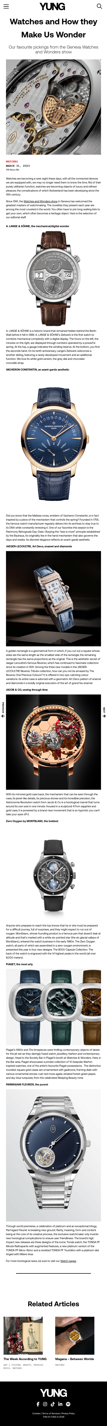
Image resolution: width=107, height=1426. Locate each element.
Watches (12, 161)
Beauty (27, 1365)
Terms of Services (51, 1413)
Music (7, 1368)
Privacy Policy (68, 1413)
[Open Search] (99, 6)
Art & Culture (12, 1365)
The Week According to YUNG (25, 1359)
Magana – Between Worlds (74, 1359)
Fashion (38, 1365)
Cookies (36, 1413)
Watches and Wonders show (41, 201)
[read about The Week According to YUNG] (28, 1336)
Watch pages (68, 1260)
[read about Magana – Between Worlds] (79, 1336)
